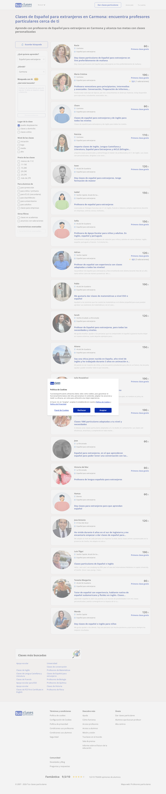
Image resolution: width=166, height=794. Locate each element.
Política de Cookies (103, 402)
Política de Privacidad (58, 404)
